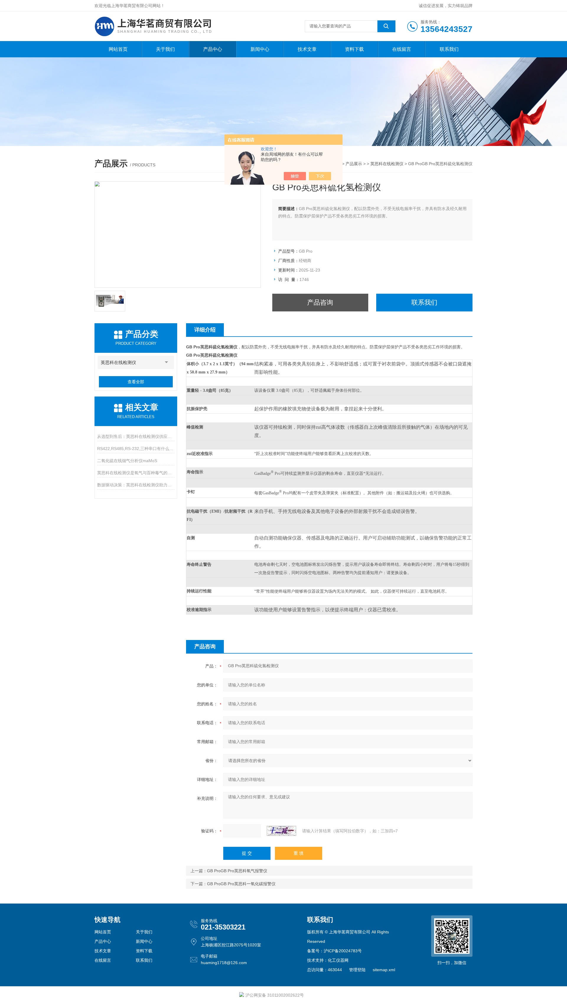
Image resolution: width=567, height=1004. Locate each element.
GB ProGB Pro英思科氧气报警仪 (237, 870)
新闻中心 (259, 49)
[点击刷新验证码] (281, 831)
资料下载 (354, 49)
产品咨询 (320, 302)
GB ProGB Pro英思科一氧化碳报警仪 (241, 883)
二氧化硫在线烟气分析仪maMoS (127, 460)
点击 (166, 362)
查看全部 (136, 381)
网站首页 (118, 49)
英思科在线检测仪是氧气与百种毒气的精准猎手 (135, 472)
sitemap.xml (384, 969)
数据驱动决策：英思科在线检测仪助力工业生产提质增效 (135, 484)
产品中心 (212, 49)
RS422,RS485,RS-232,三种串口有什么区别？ (135, 448)
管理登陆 (357, 969)
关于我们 (165, 49)
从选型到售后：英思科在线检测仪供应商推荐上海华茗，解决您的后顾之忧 (135, 436)
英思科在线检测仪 (386, 163)
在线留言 (401, 49)
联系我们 (449, 49)
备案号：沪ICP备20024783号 (334, 950)
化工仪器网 (338, 960)
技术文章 (307, 49)
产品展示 (354, 163)
